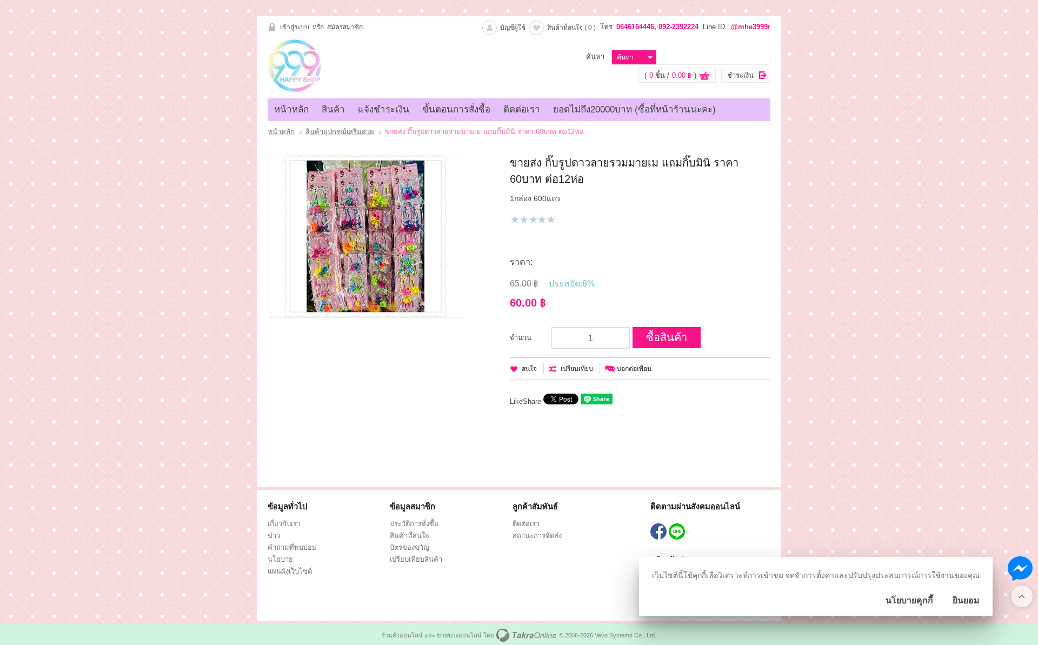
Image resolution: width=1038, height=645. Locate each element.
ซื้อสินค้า (666, 337)
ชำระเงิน (740, 75)
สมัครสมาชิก (345, 27)
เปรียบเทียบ (577, 369)
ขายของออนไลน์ (459, 635)
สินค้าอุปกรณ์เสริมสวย (339, 132)
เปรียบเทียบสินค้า (416, 559)
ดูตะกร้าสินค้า (704, 75)
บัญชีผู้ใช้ (512, 27)
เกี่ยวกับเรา (284, 524)
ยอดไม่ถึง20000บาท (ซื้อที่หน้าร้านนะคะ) (634, 109)
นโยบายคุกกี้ (909, 600)
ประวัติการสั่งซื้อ (414, 524)
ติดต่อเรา (521, 109)
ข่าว (274, 535)
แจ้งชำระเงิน (383, 109)
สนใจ (529, 369)
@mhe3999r (750, 27)
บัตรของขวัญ (409, 547)
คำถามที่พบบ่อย (292, 547)
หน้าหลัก (291, 109)
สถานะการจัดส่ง (537, 535)
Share (532, 401)
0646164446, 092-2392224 (657, 27)
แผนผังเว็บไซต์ (290, 571)
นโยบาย (280, 559)
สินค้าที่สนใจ (571, 27)
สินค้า (333, 109)
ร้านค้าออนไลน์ (402, 635)
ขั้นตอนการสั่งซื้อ (456, 109)
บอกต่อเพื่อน (634, 369)
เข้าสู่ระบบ (294, 27)
